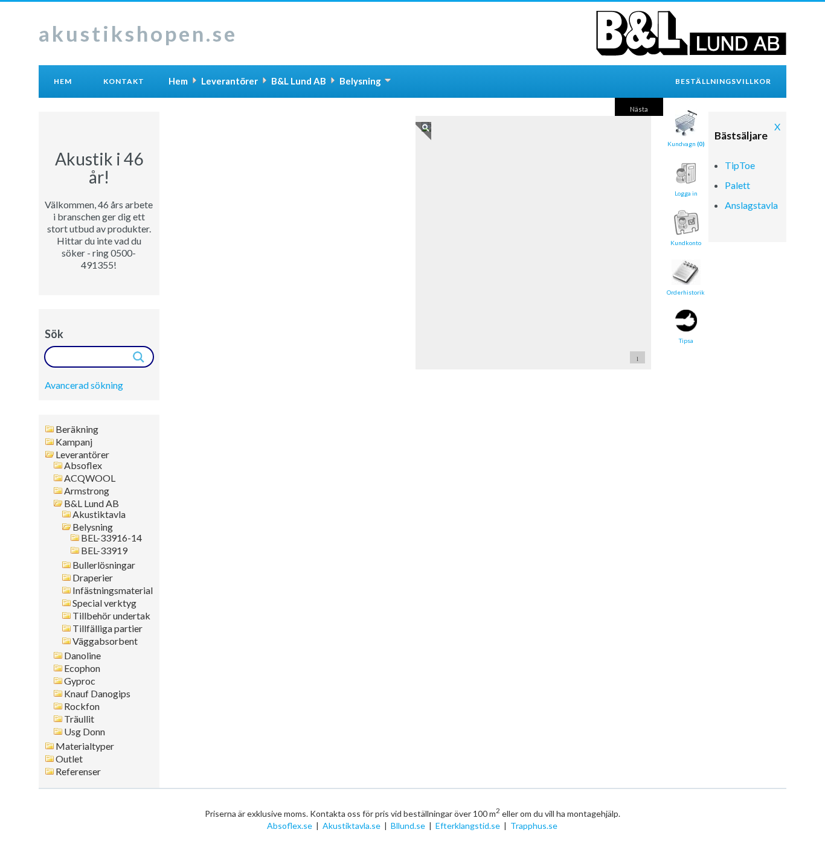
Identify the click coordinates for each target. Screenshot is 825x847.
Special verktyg (104, 603)
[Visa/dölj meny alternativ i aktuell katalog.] (388, 80)
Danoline (82, 655)
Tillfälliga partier (107, 628)
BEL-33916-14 (111, 537)
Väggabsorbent (105, 641)
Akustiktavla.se (351, 825)
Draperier (92, 577)
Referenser (78, 771)
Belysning (92, 527)
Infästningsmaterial (112, 590)
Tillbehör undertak (111, 615)
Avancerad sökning (84, 385)
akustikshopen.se (138, 33)
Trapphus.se (533, 825)
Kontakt (123, 81)
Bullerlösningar (103, 565)
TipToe (740, 165)
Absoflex (83, 465)
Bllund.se (408, 825)
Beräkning (77, 429)
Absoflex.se (289, 825)
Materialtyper (85, 746)
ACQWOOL (89, 478)
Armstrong (86, 490)
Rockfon (82, 706)
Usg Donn (84, 731)
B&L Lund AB (91, 503)
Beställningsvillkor (723, 81)
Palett (737, 185)
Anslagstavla (751, 205)
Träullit (79, 719)
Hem (63, 81)
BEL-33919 (104, 550)
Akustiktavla (99, 514)
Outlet (69, 758)
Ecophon (82, 668)
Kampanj (74, 441)
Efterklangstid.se (467, 825)
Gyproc (79, 681)
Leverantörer (82, 454)
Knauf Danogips (97, 693)
